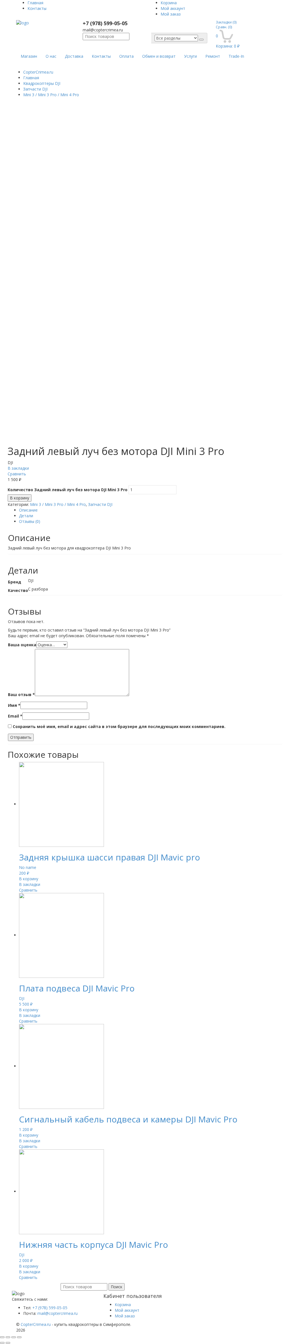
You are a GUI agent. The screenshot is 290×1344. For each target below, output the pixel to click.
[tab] (150, 510)
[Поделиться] (8, 1337)
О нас (51, 56)
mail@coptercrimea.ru (57, 1313)
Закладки (226, 22)
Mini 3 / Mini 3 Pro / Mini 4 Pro (58, 504)
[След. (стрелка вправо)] (8, 1343)
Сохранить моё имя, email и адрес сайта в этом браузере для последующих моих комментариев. (119, 726)
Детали (26, 515)
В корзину (19, 498)
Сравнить (17, 473)
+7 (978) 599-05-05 (49, 1307)
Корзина (169, 2)
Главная (35, 2)
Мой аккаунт (173, 8)
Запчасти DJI (100, 504)
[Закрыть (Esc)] (2, 1337)
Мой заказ (171, 14)
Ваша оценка (22, 644)
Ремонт (212, 56)
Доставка (74, 56)
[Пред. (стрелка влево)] (2, 1343)
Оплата (126, 56)
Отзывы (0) (29, 521)
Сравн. (224, 27)
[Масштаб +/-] (19, 1337)
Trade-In (236, 56)
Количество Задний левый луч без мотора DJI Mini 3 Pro (67, 489)
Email (15, 716)
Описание (28, 510)
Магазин (29, 56)
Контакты (36, 8)
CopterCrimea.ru (38, 72)
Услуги (190, 56)
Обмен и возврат (159, 56)
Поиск (116, 1286)
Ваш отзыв (21, 694)
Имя (14, 705)
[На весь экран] (13, 1337)
